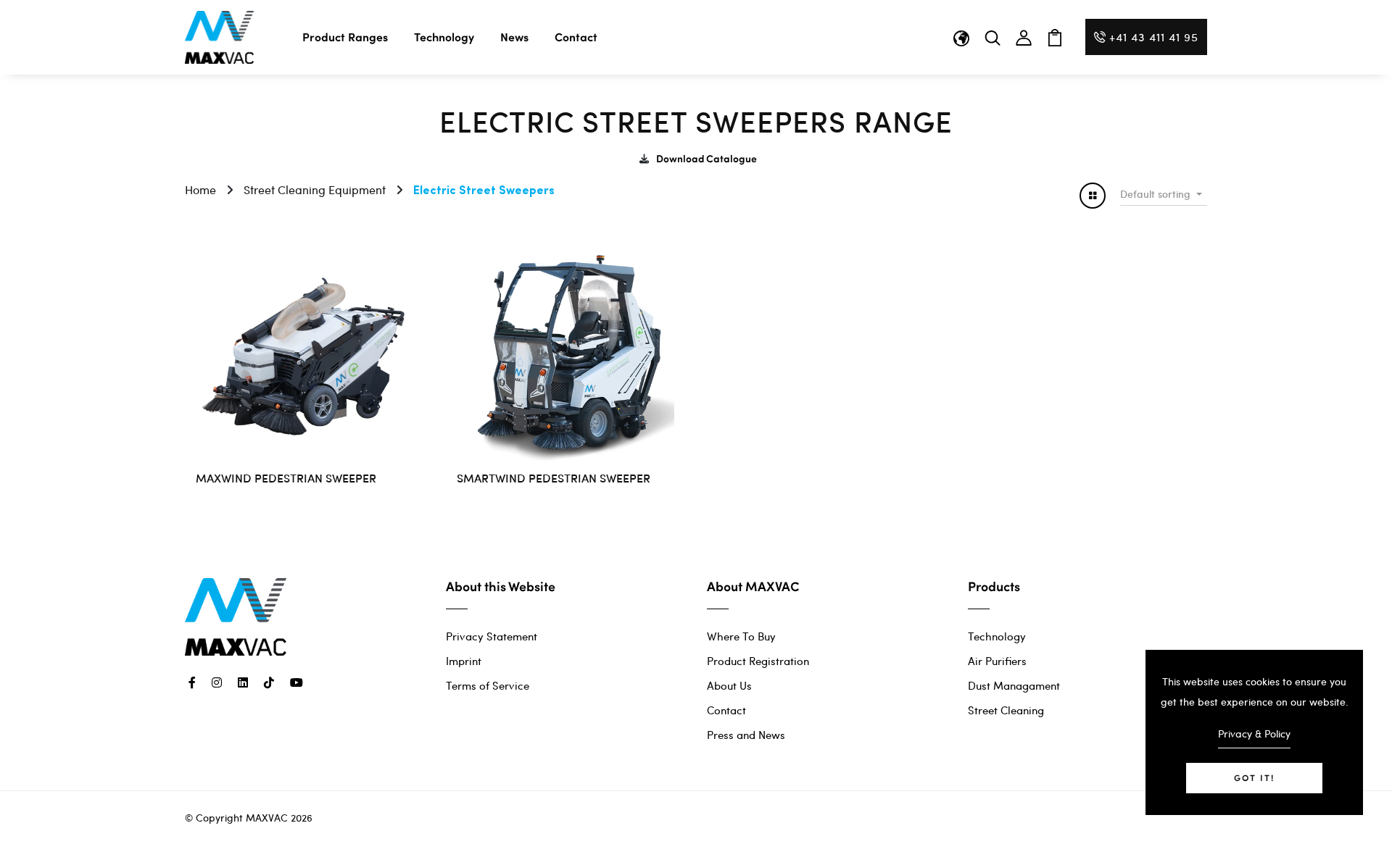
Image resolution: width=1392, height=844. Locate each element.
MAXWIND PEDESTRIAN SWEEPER (286, 477)
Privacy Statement (491, 636)
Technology (444, 36)
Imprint (463, 660)
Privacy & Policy (1254, 733)
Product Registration (758, 660)
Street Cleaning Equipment (315, 189)
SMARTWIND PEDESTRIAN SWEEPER (553, 477)
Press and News (746, 734)
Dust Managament (1014, 685)
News (514, 36)
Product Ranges (345, 36)
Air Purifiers (997, 660)
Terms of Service (487, 685)
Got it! (1254, 778)
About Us (729, 685)
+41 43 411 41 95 (1153, 36)
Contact (576, 36)
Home (200, 189)
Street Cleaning (1006, 710)
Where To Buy (741, 636)
